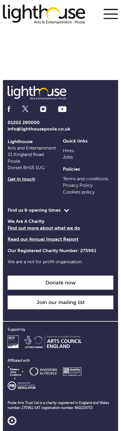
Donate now (61, 283)
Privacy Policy (78, 185)
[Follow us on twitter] (25, 109)
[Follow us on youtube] (62, 109)
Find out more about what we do (44, 228)
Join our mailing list (60, 302)
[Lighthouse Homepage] (47, 13)
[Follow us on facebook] (9, 109)
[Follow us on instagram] (43, 109)
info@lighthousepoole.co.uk (39, 129)
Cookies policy (79, 192)
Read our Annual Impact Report (43, 239)
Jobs (68, 157)
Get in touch (21, 179)
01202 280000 (24, 122)
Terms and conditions (85, 178)
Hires (68, 150)
